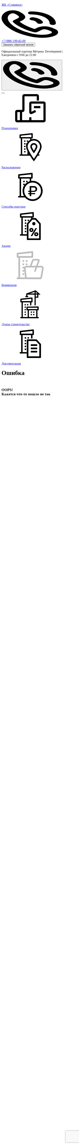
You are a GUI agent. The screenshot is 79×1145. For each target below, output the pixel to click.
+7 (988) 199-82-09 (14, 40)
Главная (8, 413)
